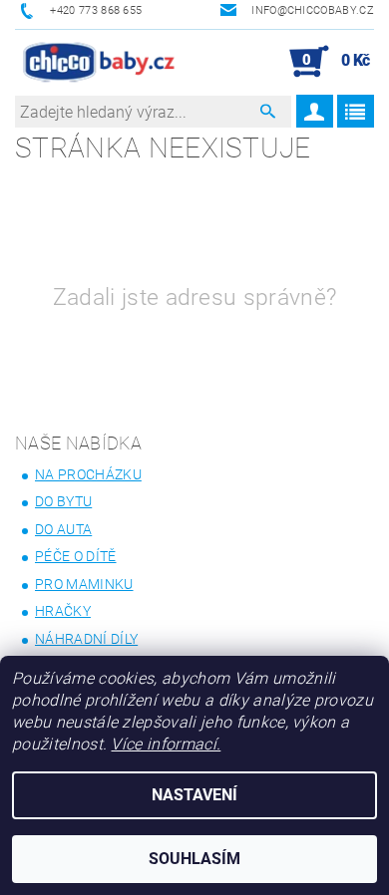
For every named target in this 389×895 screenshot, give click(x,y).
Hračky (63, 611)
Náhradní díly (86, 639)
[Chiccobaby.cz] (100, 62)
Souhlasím (194, 858)
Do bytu (63, 501)
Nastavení (194, 794)
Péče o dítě (76, 556)
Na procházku (88, 474)
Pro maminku (84, 584)
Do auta (63, 529)
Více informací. (165, 744)
